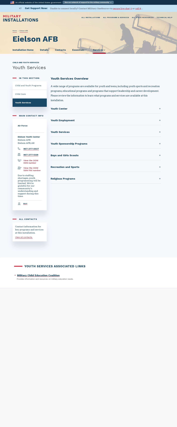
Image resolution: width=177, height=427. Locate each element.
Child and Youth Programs (28, 85)
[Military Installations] (20, 21)
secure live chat (121, 8)
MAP (25, 204)
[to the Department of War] (12, 2)
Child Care (20, 94)
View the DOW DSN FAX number (32, 169)
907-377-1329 (30, 154)
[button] (88, 2)
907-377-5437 (31, 149)
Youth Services (23, 102)
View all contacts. (24, 237)
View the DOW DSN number (30, 161)
